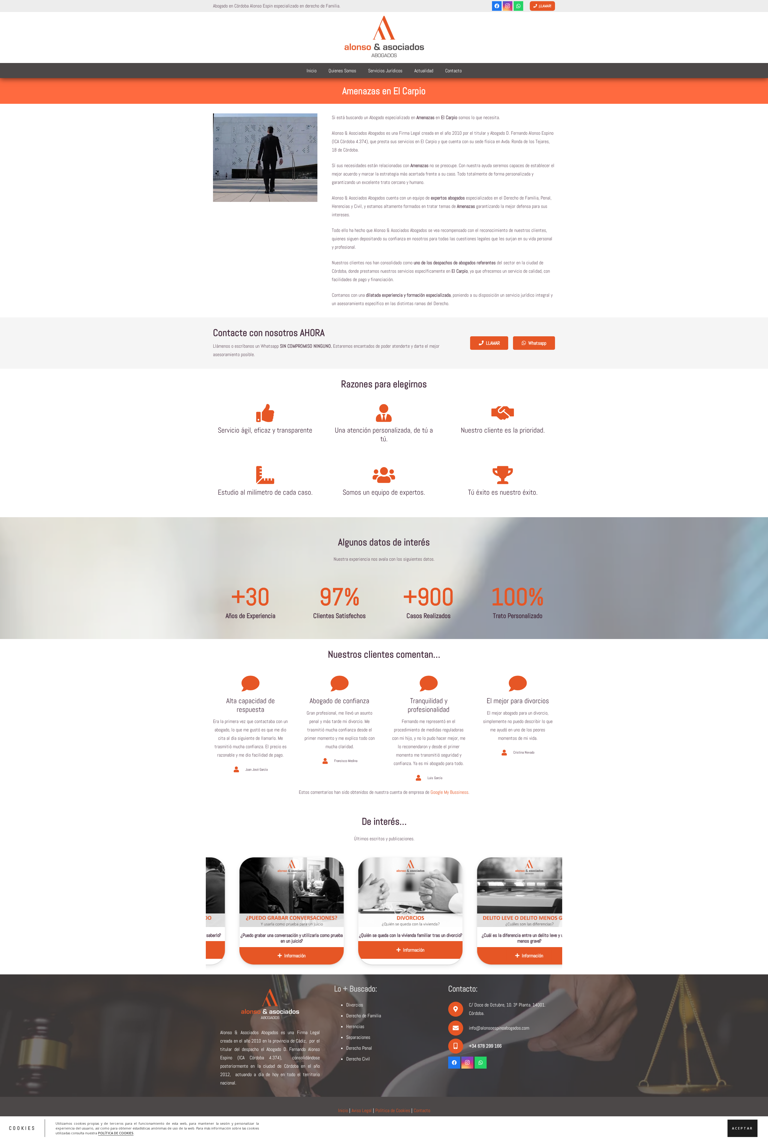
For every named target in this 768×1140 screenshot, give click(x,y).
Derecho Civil (358, 1059)
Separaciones (358, 1037)
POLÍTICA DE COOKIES (116, 1133)
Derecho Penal (359, 1048)
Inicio (343, 1110)
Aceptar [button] (742, 1128)
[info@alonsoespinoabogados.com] (458, 1028)
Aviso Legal (362, 1110)
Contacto (422, 1110)
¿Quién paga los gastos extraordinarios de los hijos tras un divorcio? (537, 938)
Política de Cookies (392, 1110)
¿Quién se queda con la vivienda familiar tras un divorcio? (299, 935)
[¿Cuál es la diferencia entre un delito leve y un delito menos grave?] (418, 892)
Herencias (355, 1026)
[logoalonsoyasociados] (384, 37)
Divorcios (354, 1005)
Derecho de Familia (363, 1015)
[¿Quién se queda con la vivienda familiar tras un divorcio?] (299, 892)
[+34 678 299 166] (458, 1046)
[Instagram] (507, 6)
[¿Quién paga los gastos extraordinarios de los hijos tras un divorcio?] (537, 892)
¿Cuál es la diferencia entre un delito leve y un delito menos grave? (418, 938)
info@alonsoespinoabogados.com (499, 1028)
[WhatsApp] (518, 6)
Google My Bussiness (449, 792)
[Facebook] (497, 6)
